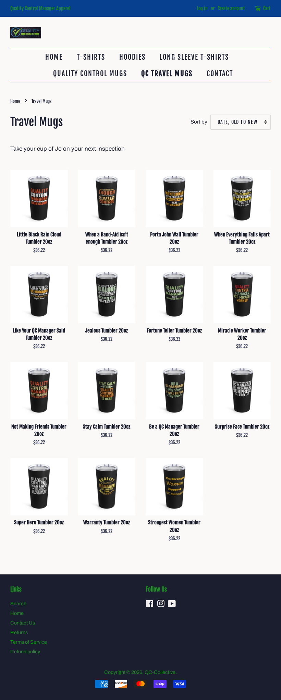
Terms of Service (28, 642)
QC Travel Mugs (167, 73)
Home (54, 57)
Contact (220, 73)
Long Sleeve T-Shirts (194, 57)
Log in (202, 8)
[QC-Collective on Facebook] (150, 605)
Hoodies (132, 57)
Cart (267, 8)
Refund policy (25, 651)
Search (18, 603)
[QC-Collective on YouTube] (172, 605)
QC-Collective (160, 672)
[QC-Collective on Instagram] (160, 605)
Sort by (199, 122)
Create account (231, 8)
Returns (19, 632)
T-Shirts (91, 57)
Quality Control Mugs (90, 73)
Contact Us (22, 623)
